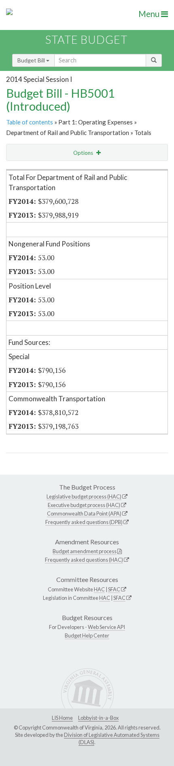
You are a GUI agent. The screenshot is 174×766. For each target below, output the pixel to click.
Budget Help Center (87, 635)
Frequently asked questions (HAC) (84, 559)
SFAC (114, 589)
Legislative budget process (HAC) (84, 496)
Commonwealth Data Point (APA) (84, 513)
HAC (99, 589)
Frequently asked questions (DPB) (84, 522)
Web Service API (106, 627)
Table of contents (29, 122)
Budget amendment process (85, 551)
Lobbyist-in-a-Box (98, 718)
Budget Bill (31, 60)
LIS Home (62, 718)
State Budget (86, 39)
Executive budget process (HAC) (84, 505)
